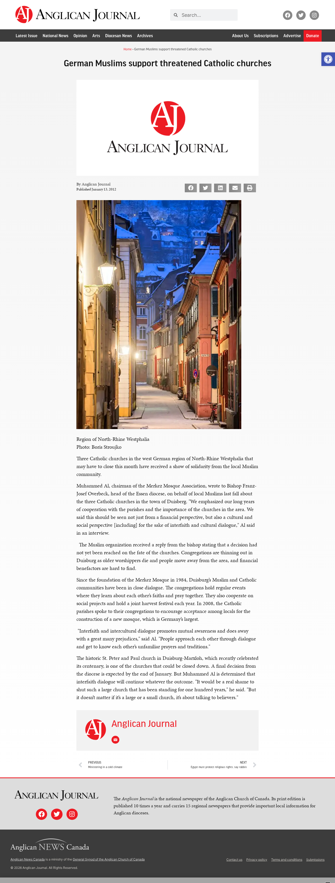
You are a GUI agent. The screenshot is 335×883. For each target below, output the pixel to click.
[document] (167, 441)
